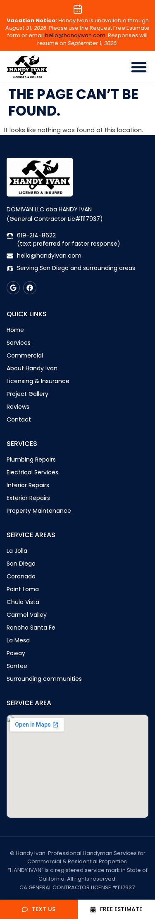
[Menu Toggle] (139, 67)
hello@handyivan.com (75, 35)
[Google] (13, 287)
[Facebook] (29, 287)
